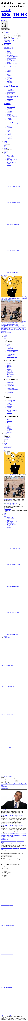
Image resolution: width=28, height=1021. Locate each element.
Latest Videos (7, 41)
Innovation (9, 112)
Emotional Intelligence (12, 96)
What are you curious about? (11, 33)
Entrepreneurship (11, 107)
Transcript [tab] (9, 822)
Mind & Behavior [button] (11, 379)
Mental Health (10, 93)
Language (9, 59)
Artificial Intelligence (12, 116)
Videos (5, 142)
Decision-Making (11, 92)
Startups (9, 118)
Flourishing (9, 53)
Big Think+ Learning (12, 159)
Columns (6, 147)
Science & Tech (10, 67)
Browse (6, 151)
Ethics (8, 51)
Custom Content (8, 499)
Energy (8, 79)
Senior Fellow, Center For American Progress (12, 815)
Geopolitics (9, 138)
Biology (9, 71)
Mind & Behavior (11, 86)
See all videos (7, 437)
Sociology (9, 136)
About (8, 163)
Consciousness (10, 94)
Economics (9, 119)
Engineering (10, 78)
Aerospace (9, 73)
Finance (9, 109)
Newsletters (10, 155)
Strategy (9, 114)
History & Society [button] (11, 416)
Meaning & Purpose (12, 63)
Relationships (10, 99)
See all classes (7, 447)
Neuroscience (10, 90)
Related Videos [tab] (16, 822)
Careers (9, 165)
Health (8, 74)
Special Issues (10, 156)
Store (5, 152)
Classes (5, 148)
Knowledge (10, 55)
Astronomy (9, 82)
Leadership (9, 108)
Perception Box (4, 839)
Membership (4, 20)
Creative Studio (10, 160)
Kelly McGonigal (14, 848)
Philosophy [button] (8, 341)
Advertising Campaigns (10, 504)
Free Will (11, 40)
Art (7, 129)
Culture (8, 134)
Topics (7, 44)
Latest (5, 141)
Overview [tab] (3, 822)
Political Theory (11, 60)
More (5, 153)
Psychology (10, 89)
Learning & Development (10, 474)
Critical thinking (8, 38)
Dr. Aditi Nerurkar (5, 848)
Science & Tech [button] (10, 360)
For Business (4, 18)
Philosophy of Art (11, 58)
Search (7, 32)
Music (8, 130)
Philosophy (14, 38)
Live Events (7, 510)
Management (10, 115)
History (8, 126)
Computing (9, 77)
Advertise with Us (11, 162)
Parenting (9, 100)
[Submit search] (19, 36)
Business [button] (7, 397)
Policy (8, 137)
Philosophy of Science (12, 56)
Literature (9, 127)
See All (5, 145)
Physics (9, 70)
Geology (9, 75)
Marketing (9, 111)
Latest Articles (7, 43)
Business (7, 104)
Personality (9, 97)
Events (8, 158)
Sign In (2, 332)
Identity (9, 62)
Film (8, 131)
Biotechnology (10, 81)
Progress (9, 133)
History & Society (11, 123)
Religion (9, 52)
